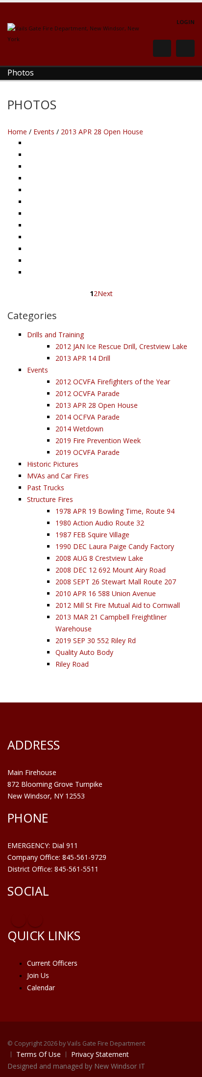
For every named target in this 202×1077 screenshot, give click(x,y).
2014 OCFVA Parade (87, 417)
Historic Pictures (52, 464)
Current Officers (52, 963)
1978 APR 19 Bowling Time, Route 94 (115, 511)
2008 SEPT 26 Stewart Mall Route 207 (115, 581)
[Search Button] (162, 48)
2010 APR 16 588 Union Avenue (105, 593)
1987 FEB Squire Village (92, 534)
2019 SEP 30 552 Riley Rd (95, 640)
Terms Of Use (38, 1054)
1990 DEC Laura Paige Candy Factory (114, 546)
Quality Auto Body (84, 652)
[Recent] (148, 132)
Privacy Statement (100, 1054)
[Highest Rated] (162, 132)
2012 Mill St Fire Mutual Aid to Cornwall (117, 605)
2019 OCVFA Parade (87, 452)
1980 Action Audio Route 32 (99, 522)
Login (186, 21)
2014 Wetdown (79, 428)
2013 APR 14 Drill (82, 358)
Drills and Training (55, 334)
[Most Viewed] (155, 132)
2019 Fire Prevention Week (98, 440)
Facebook (18, 919)
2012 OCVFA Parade (87, 393)
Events (43, 131)
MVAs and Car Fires (58, 475)
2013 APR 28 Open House (102, 131)
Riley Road (72, 664)
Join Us (38, 975)
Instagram (35, 919)
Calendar (41, 987)
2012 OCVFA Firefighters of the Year (112, 381)
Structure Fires (50, 499)
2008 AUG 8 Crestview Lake (99, 558)
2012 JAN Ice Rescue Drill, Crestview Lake (121, 346)
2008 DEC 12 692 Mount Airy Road (110, 570)
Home (17, 131)
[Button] (185, 48)
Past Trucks (45, 487)
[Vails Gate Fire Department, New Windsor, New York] (76, 33)
